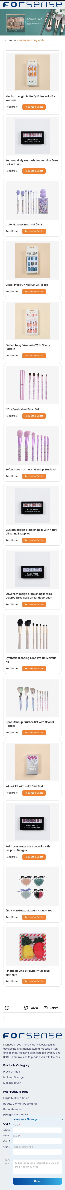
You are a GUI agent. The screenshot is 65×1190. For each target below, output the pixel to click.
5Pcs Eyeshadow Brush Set (22, 409)
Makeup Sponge (13, 1077)
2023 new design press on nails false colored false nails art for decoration (29, 596)
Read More (12, 107)
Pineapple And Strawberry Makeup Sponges (28, 973)
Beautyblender (12, 1109)
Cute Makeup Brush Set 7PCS (24, 225)
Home (12, 41)
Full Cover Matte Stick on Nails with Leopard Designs (28, 848)
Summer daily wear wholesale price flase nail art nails (32, 162)
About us (9, 1130)
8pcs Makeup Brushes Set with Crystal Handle (30, 724)
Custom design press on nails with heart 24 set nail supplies (31, 532)
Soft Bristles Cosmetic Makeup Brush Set (31, 470)
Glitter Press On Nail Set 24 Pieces (27, 285)
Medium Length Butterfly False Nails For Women (30, 98)
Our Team (9, 1141)
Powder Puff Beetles (15, 1115)
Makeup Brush (12, 1083)
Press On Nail (11, 1072)
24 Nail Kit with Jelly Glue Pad (24, 786)
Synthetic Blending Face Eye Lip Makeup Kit (31, 660)
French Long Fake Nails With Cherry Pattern (28, 347)
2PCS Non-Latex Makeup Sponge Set (29, 911)
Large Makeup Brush (16, 1098)
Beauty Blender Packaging (20, 1104)
